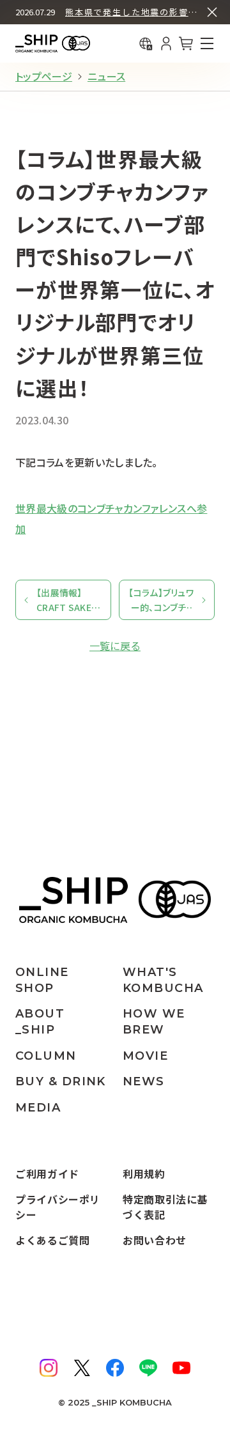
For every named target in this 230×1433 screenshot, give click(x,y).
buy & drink (60, 1081)
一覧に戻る (115, 645)
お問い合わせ (155, 1240)
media (38, 1108)
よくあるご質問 (52, 1240)
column (46, 1056)
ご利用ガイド (47, 1173)
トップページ (43, 76)
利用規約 (144, 1173)
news (144, 1081)
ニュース (106, 76)
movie (145, 1056)
